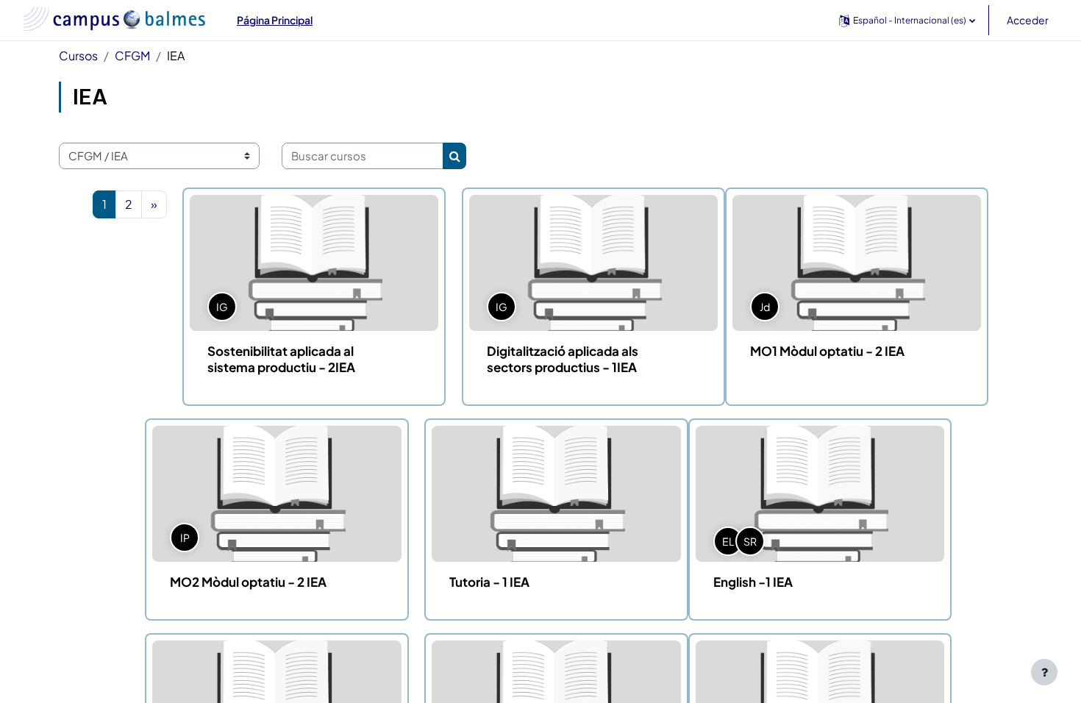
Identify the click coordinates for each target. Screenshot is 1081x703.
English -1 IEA (753, 582)
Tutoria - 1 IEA (489, 582)
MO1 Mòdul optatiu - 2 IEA (827, 351)
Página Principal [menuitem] (275, 19)
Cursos (78, 55)
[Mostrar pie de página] (1044, 672)
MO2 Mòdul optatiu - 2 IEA (248, 582)
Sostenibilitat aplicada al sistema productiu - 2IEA (281, 359)
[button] (907, 20)
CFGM (132, 55)
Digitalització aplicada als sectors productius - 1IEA (562, 359)
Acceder (1028, 19)
